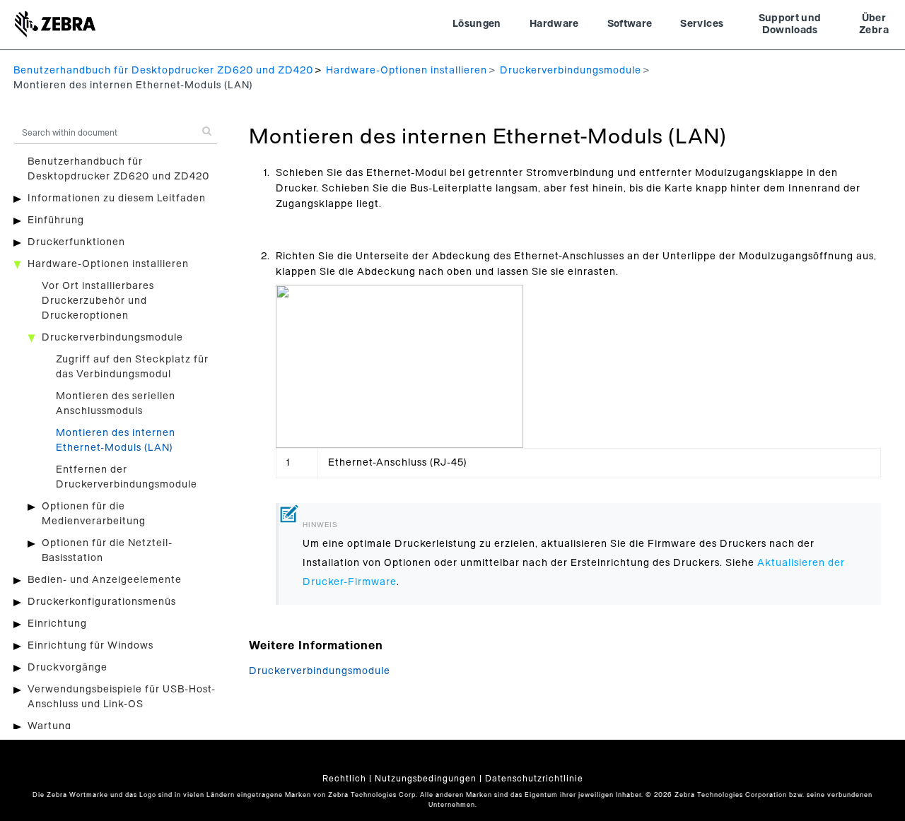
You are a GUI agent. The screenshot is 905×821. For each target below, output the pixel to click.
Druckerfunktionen (76, 242)
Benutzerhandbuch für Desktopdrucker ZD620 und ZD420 (163, 71)
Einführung (56, 220)
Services (701, 24)
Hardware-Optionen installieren (406, 71)
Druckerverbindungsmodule (570, 71)
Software (630, 24)
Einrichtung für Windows (90, 646)
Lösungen (476, 24)
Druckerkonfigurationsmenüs (102, 602)
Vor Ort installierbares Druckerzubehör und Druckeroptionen (98, 301)
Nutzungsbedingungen (426, 778)
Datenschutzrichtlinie (534, 778)
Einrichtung (57, 624)
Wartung (49, 726)
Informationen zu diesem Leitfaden (117, 198)
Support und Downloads (790, 24)
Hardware (554, 24)
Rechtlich (344, 778)
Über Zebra (874, 24)
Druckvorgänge (67, 668)
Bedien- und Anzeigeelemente (105, 580)
